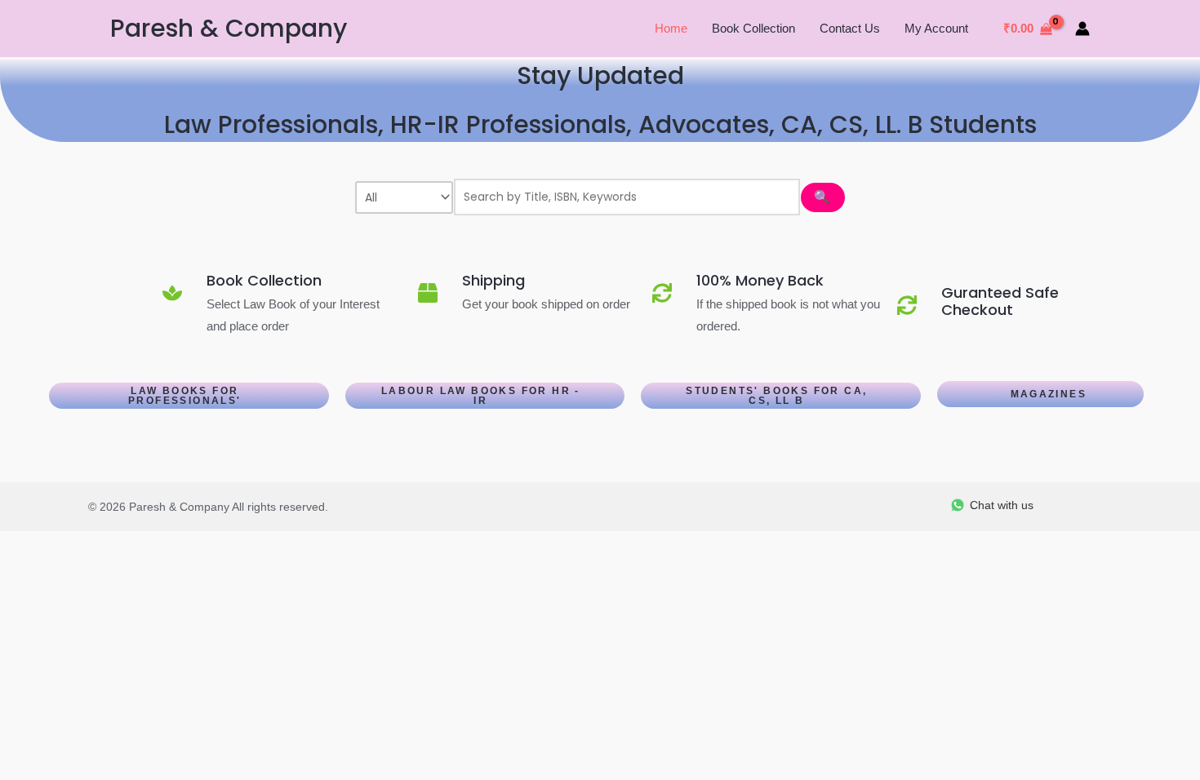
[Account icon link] (1082, 28)
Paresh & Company (228, 28)
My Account (936, 28)
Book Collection (753, 28)
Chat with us (1001, 505)
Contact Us (850, 28)
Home (671, 28)
